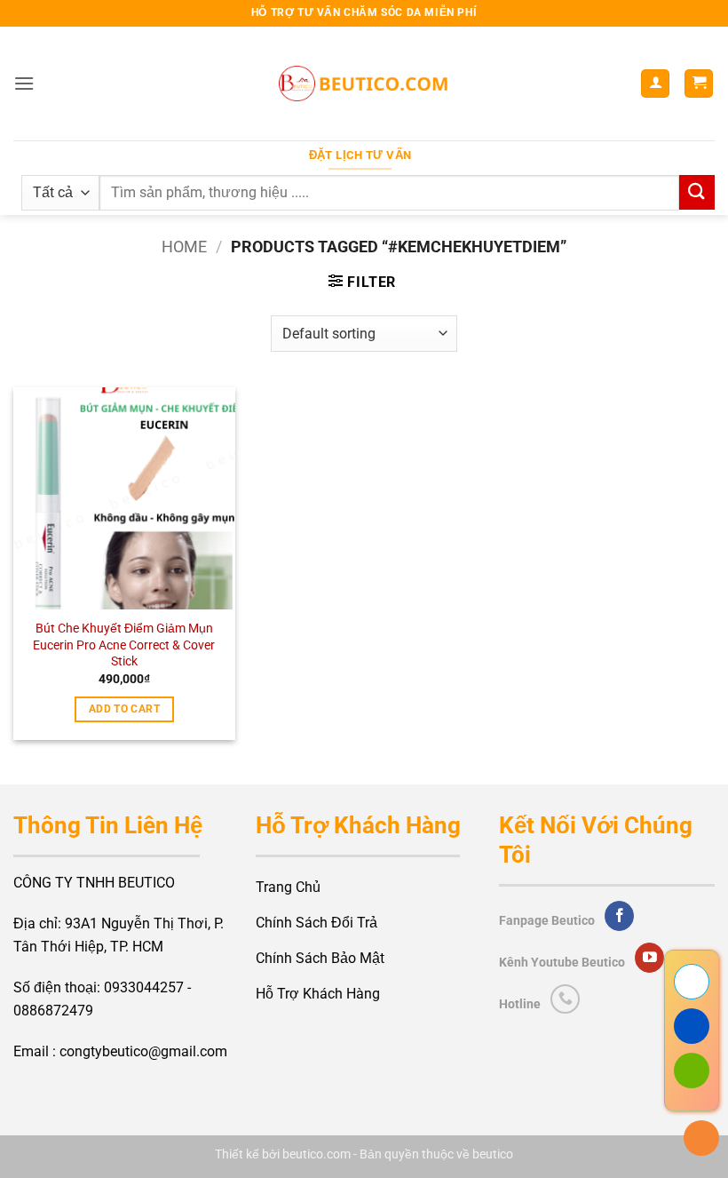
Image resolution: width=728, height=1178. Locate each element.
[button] (24, 83)
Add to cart (124, 709)
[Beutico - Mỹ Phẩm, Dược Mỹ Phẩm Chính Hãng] (364, 84)
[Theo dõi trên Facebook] (619, 916)
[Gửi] (697, 192)
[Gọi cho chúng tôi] (565, 999)
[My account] (655, 84)
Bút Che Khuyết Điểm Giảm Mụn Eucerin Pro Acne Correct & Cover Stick (124, 645)
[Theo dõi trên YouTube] (649, 958)
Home (184, 246)
